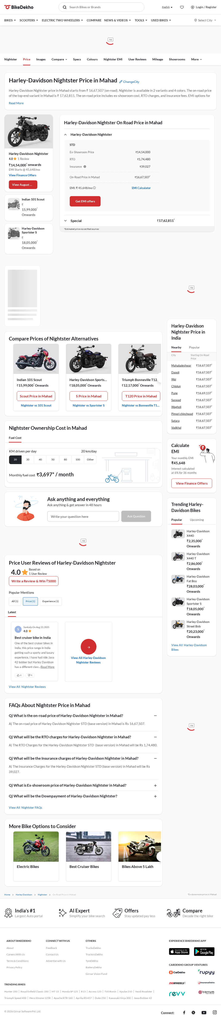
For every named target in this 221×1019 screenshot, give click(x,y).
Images (41, 59)
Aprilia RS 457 (84, 998)
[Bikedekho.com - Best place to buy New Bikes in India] (18, 7)
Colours (92, 59)
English (166, 7)
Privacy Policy (14, 967)
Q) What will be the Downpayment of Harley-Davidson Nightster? (63, 796)
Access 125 (95, 991)
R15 (83, 991)
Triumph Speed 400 (15, 998)
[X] (193, 1013)
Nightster (10, 59)
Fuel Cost (15, 437)
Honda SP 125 (70, 991)
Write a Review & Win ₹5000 (33, 581)
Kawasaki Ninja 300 (120, 998)
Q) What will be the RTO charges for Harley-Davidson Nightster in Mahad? (70, 737)
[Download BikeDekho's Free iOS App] (179, 951)
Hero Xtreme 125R (40, 998)
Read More (16, 103)
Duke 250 (100, 998)
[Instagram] (215, 1013)
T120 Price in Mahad (141, 396)
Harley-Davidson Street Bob (198, 624)
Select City (205, 20)
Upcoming (197, 519)
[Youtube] (204, 1013)
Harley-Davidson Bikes (189, 647)
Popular (194, 347)
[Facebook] (184, 1013)
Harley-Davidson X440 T (198, 556)
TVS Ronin (110, 991)
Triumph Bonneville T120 (140, 380)
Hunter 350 (10, 991)
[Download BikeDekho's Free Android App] (204, 951)
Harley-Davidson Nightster (28, 154)
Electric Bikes (28, 866)
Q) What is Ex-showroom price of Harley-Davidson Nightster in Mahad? (67, 785)
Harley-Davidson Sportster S (33, 230)
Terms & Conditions (17, 960)
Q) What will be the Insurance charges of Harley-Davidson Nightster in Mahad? (73, 758)
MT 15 (55, 991)
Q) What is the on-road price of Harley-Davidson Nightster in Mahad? (66, 715)
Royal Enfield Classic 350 (35, 991)
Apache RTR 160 (63, 998)
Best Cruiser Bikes (84, 866)
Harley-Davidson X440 (198, 533)
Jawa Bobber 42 (143, 998)
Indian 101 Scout (33, 199)
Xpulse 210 (125, 991)
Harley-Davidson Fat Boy (198, 579)
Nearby (176, 347)
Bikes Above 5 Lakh (137, 866)
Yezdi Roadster (143, 991)
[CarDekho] (177, 972)
